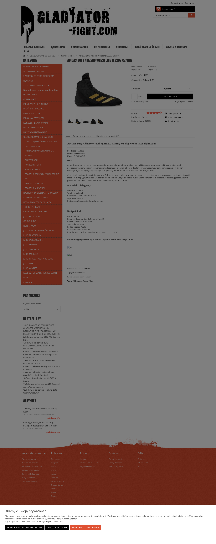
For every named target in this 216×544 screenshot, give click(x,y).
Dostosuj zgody (57, 527)
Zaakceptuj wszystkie (85, 527)
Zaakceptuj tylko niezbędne (24, 527)
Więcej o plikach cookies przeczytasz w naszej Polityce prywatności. (34, 521)
